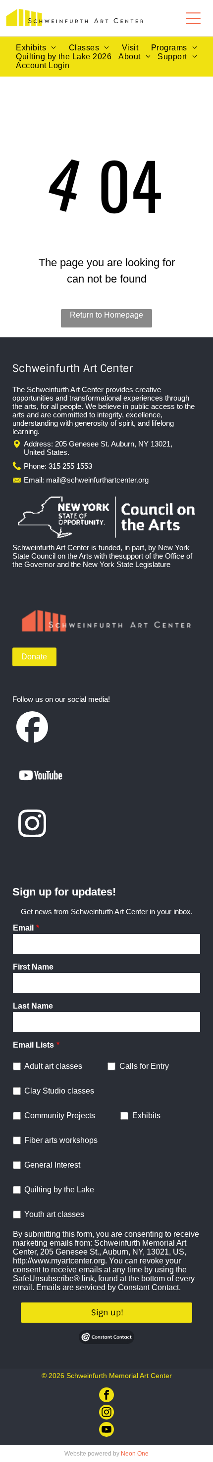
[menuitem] (35, 47)
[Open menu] (193, 18)
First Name (33, 967)
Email (23, 928)
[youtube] (106, 1430)
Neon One (135, 1453)
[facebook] (106, 1396)
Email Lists (33, 1045)
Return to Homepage (106, 315)
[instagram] (106, 1413)
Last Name (33, 1006)
